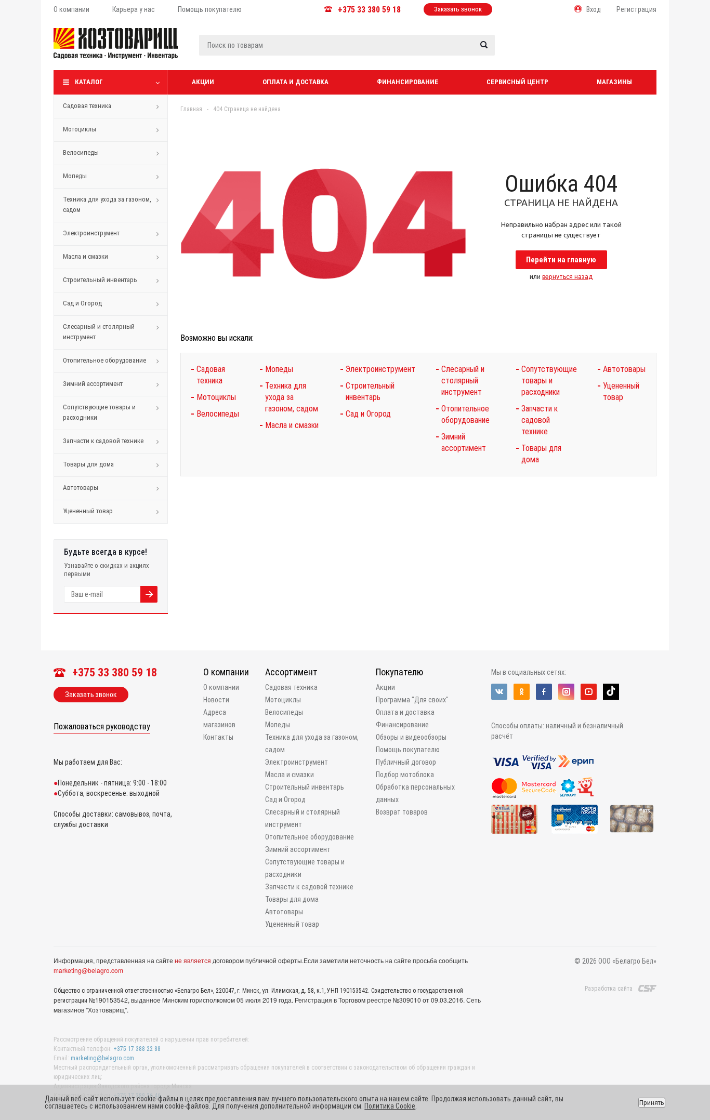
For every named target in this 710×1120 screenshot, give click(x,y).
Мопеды (75, 176)
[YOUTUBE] (589, 692)
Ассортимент (291, 671)
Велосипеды (81, 152)
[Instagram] (566, 692)
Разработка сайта (609, 988)
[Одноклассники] (522, 692)
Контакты (218, 737)
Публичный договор (406, 762)
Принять (651, 1102)
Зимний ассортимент (93, 384)
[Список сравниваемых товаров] (545, 51)
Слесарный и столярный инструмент (99, 332)
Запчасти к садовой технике (103, 441)
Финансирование (407, 82)
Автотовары (80, 487)
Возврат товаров (402, 812)
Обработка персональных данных (415, 793)
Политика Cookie (389, 1106)
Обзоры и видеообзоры (411, 737)
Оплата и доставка (295, 82)
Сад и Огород (82, 303)
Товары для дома (88, 464)
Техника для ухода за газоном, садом (107, 204)
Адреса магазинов (219, 718)
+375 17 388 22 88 (137, 1048)
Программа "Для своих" (412, 700)
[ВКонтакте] (499, 692)
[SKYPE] (611, 692)
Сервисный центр (517, 82)
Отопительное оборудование (104, 360)
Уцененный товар (88, 511)
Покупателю (399, 671)
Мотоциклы (79, 129)
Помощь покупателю (408, 749)
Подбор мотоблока (405, 774)
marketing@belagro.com (88, 970)
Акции (203, 82)
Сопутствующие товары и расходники (99, 412)
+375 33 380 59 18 (369, 10)
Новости (216, 700)
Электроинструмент (91, 233)
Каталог (89, 82)
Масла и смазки (85, 256)
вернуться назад (567, 276)
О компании (226, 671)
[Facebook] (544, 692)
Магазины (614, 82)
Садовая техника (87, 106)
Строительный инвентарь (100, 280)
